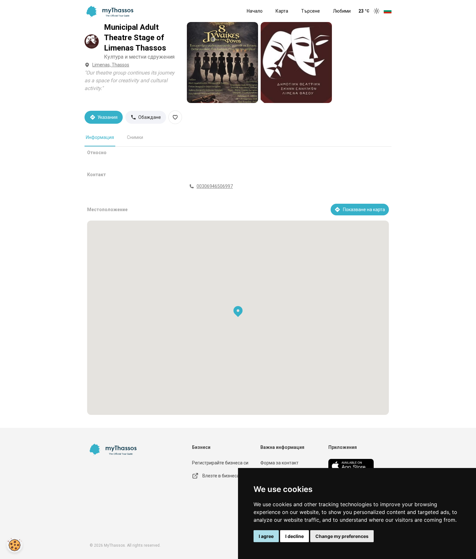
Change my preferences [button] (341, 536)
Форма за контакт (279, 462)
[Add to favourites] (175, 117)
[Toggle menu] (387, 11)
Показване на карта (364, 209)
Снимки (135, 137)
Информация (100, 137)
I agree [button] (266, 536)
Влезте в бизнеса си (223, 475)
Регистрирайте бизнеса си (220, 462)
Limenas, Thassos (110, 64)
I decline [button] (294, 536)
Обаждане (149, 117)
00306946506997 (215, 186)
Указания (107, 117)
